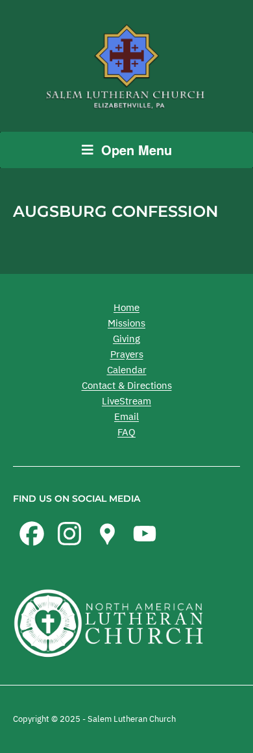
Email (126, 416)
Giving (126, 338)
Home (126, 307)
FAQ (126, 432)
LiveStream (126, 401)
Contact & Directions (127, 385)
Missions (126, 323)
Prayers (126, 354)
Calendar (127, 370)
